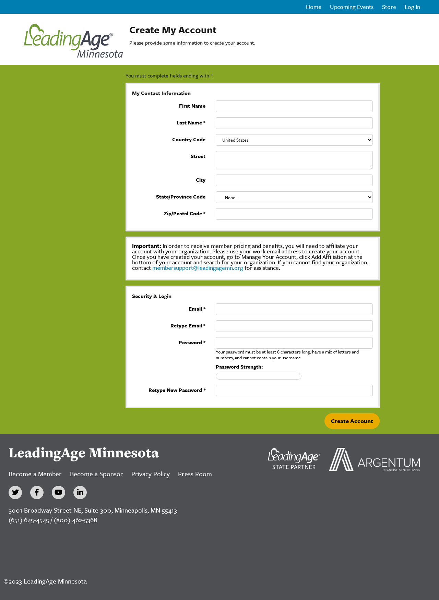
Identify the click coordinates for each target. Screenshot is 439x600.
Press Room (195, 473)
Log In (412, 7)
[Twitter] (15, 492)
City (200, 179)
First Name (192, 105)
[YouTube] (58, 492)
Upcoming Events (351, 7)
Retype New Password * (177, 389)
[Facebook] (37, 492)
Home (313, 7)
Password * (192, 341)
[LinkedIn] (80, 492)
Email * (197, 308)
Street (198, 155)
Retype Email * (187, 325)
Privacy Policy (150, 473)
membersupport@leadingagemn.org (198, 267)
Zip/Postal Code (184, 212)
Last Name (191, 122)
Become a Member (35, 473)
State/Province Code (180, 196)
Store (389, 7)
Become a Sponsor (96, 473)
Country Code (188, 138)
